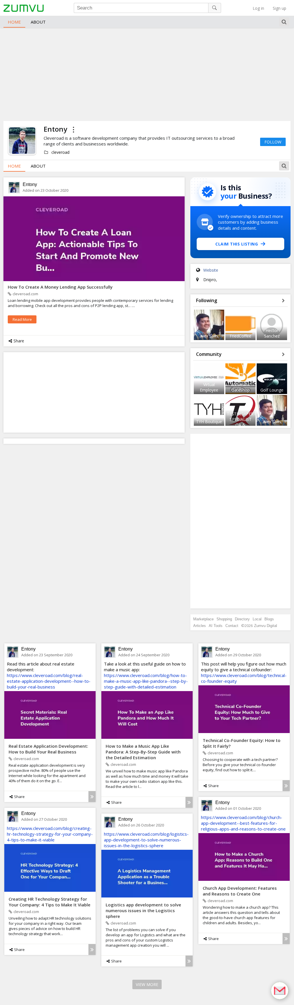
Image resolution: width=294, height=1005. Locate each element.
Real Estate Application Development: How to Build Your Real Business (48, 749)
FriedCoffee (240, 336)
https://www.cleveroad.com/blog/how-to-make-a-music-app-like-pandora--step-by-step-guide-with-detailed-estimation (146, 681)
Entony (30, 184)
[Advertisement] (147, 73)
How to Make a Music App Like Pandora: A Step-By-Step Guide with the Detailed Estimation (143, 751)
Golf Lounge (271, 390)
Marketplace (203, 619)
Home (14, 22)
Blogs (269, 619)
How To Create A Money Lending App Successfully (60, 287)
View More (147, 984)
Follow (272, 142)
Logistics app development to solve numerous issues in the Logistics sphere (143, 910)
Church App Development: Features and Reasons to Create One (240, 891)
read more (22, 319)
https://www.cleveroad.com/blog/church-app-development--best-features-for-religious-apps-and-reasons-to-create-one (243, 823)
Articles (199, 626)
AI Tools (216, 626)
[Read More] (92, 796)
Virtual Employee (209, 387)
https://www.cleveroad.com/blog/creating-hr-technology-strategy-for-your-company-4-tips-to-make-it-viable (50, 834)
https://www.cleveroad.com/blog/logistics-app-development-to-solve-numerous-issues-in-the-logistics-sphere (146, 839)
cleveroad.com (25, 293)
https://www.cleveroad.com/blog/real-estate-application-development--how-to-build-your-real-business (48, 681)
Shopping (224, 619)
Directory (242, 619)
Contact (231, 626)
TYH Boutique (209, 421)
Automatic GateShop (240, 387)
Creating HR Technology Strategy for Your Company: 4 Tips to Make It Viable (49, 902)
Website (210, 270)
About (38, 22)
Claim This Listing (236, 244)
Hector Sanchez (272, 333)
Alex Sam (209, 336)
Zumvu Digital (265, 626)
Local (257, 619)
